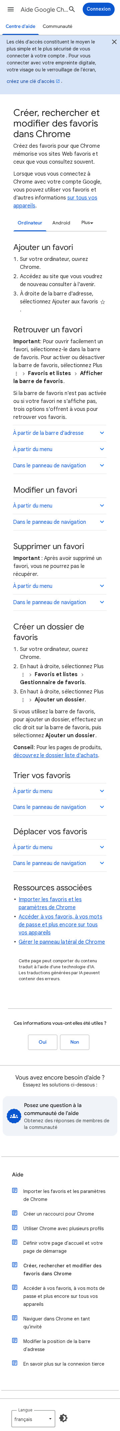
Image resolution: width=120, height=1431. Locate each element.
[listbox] (86, 223)
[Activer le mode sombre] (63, 1418)
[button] (11, 9)
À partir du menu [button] (32, 449)
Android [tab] (61, 223)
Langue (25, 1409)
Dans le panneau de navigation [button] (49, 465)
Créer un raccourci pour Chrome (58, 1214)
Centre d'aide (20, 26)
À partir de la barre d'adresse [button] (48, 433)
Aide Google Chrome (45, 9)
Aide (17, 1174)
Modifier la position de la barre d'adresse (56, 1345)
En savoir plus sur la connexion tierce (63, 1364)
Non (74, 1042)
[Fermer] (114, 43)
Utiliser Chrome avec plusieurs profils (63, 1229)
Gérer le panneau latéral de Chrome (62, 942)
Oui (43, 1042)
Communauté (57, 26)
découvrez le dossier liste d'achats (55, 755)
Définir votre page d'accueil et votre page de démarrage (63, 1247)
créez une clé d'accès (30, 81)
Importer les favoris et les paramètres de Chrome (64, 1195)
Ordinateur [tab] (30, 223)
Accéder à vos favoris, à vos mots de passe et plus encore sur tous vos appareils (60, 925)
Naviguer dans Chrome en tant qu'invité (56, 1323)
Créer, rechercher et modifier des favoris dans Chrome (62, 1270)
